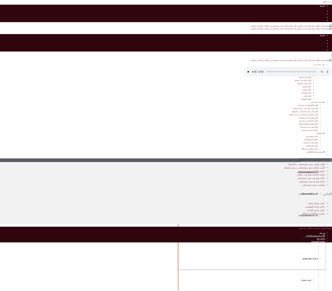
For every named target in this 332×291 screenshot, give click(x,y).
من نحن (322, 232)
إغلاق (324, 1)
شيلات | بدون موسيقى (309, 258)
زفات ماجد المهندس (315, 206)
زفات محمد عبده (316, 203)
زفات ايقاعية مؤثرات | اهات (308, 215)
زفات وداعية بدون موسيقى (308, 120)
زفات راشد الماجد (316, 209)
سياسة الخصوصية (318, 241)
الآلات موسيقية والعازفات (315, 235)
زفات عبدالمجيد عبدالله (313, 213)
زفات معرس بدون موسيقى (308, 117)
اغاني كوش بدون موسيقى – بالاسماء (305, 111)
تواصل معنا (321, 238)
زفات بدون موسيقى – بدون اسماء (305, 108)
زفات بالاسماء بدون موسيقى (307, 105)
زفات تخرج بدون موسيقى (308, 126)
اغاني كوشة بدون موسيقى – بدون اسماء (303, 114)
